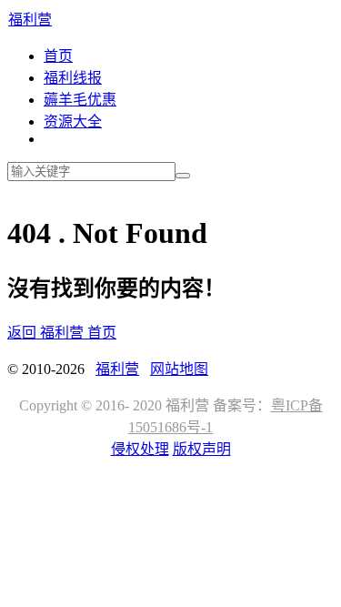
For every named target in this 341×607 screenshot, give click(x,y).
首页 (58, 56)
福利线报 (73, 78)
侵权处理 (140, 449)
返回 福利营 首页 (61, 332)
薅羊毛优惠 (80, 99)
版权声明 (202, 449)
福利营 (30, 19)
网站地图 (179, 369)
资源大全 (73, 121)
